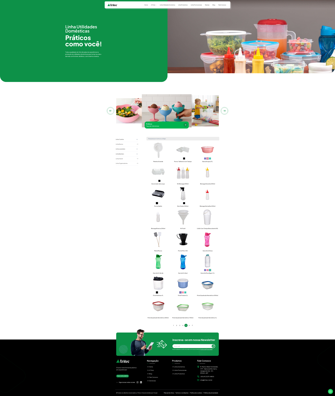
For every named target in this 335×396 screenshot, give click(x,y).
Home (146, 5)
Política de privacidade (211, 393)
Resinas (207, 5)
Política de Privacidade (206, 349)
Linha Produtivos (183, 5)
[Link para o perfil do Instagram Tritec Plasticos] (137, 382)
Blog (214, 5)
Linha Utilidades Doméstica (167, 5)
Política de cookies (196, 393)
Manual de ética (169, 393)
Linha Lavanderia (120, 149)
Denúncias (152, 381)
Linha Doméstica (179, 367)
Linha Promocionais (196, 5)
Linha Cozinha (120, 139)
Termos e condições (181, 393)
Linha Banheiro (120, 154)
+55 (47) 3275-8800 (207, 376)
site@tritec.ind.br (206, 380)
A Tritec (153, 5)
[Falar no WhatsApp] (330, 391)
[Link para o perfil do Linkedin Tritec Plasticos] (141, 382)
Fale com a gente (122, 376)
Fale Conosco (222, 5)
